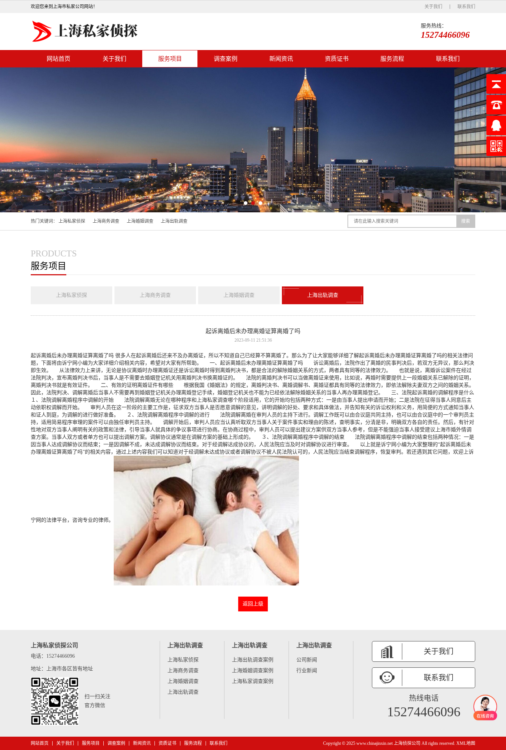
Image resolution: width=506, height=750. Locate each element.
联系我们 (466, 6)
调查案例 (225, 59)
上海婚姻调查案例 (252, 670)
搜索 (465, 221)
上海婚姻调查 (140, 221)
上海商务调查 (106, 221)
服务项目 (170, 59)
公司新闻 (306, 660)
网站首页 (58, 59)
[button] (245, 203)
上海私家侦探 (72, 221)
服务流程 (392, 59)
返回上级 (253, 604)
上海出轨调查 (174, 221)
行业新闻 (306, 670)
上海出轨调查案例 (252, 660)
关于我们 (433, 6)
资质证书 (337, 59)
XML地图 (465, 743)
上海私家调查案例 (252, 681)
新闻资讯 (281, 59)
